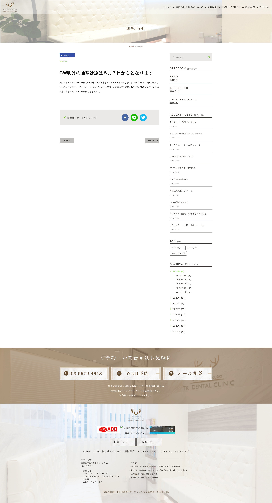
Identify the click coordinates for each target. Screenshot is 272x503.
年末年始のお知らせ (179, 179)
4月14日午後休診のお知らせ (183, 168)
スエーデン (192, 248)
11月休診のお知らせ (179, 202)
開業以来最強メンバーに (181, 191)
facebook (125, 117)
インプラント (177, 248)
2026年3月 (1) (183, 288)
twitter (143, 117)
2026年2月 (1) (183, 292)
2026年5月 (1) (183, 280)
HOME (131, 46)
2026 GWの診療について (181, 156)
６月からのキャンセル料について (185, 145)
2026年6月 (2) (183, 275)
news (66, 55)
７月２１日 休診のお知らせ (183, 122)
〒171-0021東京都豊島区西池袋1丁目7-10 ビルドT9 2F (94, 463)
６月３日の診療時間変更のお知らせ (186, 133)
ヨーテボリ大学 (178, 253)
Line (134, 117)
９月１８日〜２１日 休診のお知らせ (187, 225)
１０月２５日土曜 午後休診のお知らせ (188, 214)
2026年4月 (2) (183, 284)
